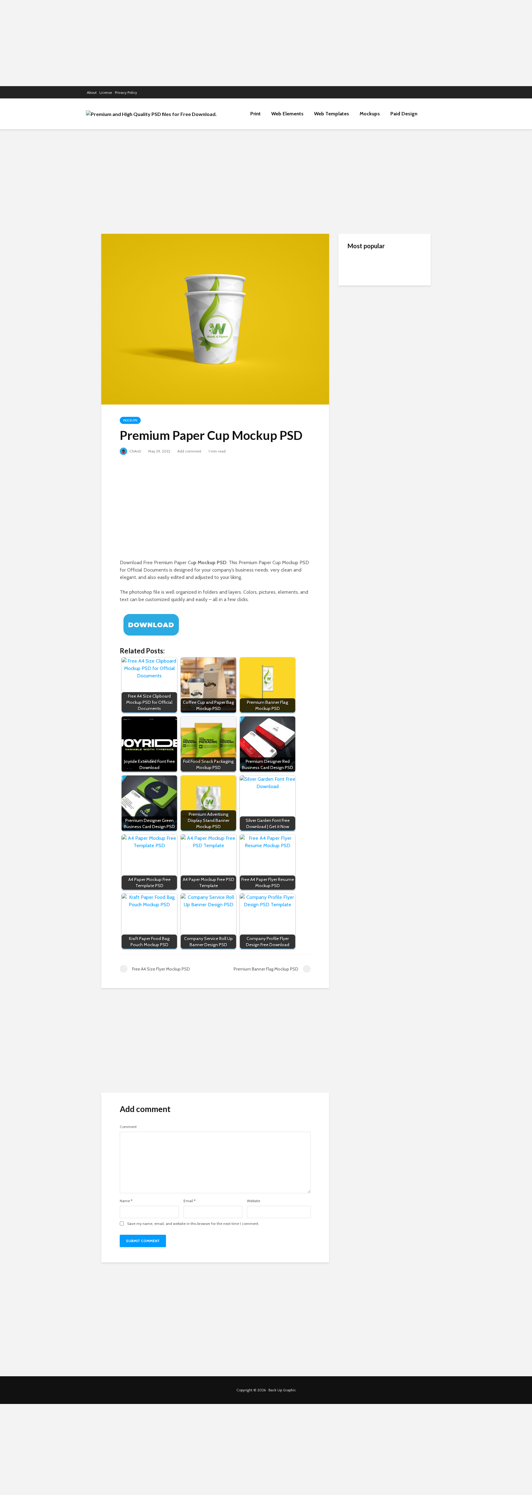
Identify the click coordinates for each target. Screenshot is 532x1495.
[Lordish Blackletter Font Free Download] (360, 351)
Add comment (189, 451)
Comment (128, 1127)
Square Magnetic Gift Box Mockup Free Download (398, 321)
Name (126, 1201)
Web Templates (331, 114)
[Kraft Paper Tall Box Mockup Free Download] (360, 265)
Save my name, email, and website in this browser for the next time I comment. (193, 1224)
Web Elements (287, 114)
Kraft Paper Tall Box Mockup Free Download (396, 265)
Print (255, 114)
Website (253, 1201)
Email (189, 1201)
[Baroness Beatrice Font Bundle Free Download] (360, 375)
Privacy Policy (126, 92)
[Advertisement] (266, 43)
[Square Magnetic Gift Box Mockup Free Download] (360, 323)
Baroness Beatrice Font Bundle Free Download (395, 376)
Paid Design (403, 114)
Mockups (370, 114)
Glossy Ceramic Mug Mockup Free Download (397, 290)
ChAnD (134, 451)
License (105, 92)
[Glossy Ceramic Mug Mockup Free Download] (360, 292)
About (92, 92)
